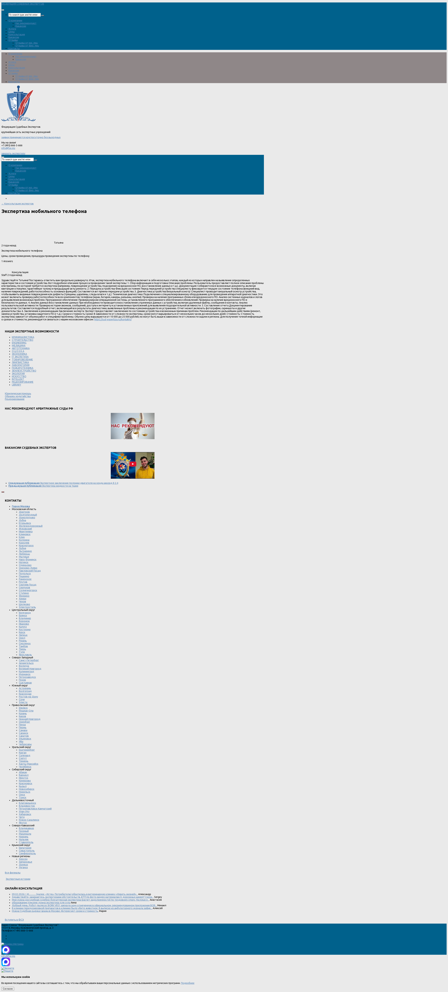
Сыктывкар (25, 682)
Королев (24, 542)
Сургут (23, 758)
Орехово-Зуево (28, 568)
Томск (22, 797)
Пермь (22, 727)
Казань (23, 713)
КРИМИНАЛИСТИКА (23, 337)
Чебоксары (25, 744)
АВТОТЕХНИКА (21, 348)
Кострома (24, 629)
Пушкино (24, 576)
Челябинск (25, 766)
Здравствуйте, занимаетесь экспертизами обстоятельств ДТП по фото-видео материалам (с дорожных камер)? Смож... (83, 897)
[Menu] (2, 9)
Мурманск (24, 674)
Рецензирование (14, 399)
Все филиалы (12, 872)
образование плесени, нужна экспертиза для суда (41, 902)
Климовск (24, 534)
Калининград (26, 671)
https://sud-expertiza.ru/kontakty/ (113, 319)
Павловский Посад (30, 570)
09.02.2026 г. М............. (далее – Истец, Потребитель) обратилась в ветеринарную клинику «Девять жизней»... (75, 894)
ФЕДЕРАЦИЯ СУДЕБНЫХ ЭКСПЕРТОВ (22, 3)
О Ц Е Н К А (18, 351)
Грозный (24, 831)
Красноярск (25, 783)
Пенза (22, 724)
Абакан (23, 772)
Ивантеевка (26, 531)
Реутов (23, 582)
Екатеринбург (27, 749)
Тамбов (23, 646)
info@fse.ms (8, 148)
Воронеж (24, 621)
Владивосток (27, 805)
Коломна (24, 540)
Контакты (14, 48)
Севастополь (27, 850)
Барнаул (24, 775)
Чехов (22, 601)
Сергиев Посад (27, 584)
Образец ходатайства (18, 396)
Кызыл (23, 786)
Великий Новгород (30, 668)
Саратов (24, 735)
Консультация (16, 34)
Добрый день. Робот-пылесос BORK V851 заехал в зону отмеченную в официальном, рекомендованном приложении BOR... (84, 905)
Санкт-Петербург (29, 660)
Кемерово (25, 780)
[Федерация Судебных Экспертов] (18, 121)
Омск (22, 794)
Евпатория (25, 847)
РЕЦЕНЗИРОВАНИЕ (22, 382)
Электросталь (27, 607)
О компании (15, 20)
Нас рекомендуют (25, 23)
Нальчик (24, 839)
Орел (22, 637)
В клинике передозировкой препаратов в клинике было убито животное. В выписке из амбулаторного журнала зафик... (82, 908)
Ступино (24, 593)
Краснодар (25, 693)
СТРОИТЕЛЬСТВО (22, 340)
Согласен (8, 988)
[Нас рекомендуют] (132, 426)
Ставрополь (26, 842)
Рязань (23, 640)
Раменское (25, 579)
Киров (22, 716)
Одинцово (25, 565)
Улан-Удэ (24, 811)
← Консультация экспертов (17, 203)
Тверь (22, 649)
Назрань (23, 836)
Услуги (12, 28)
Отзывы (13, 40)
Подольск (25, 573)
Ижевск (23, 707)
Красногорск (26, 545)
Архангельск (26, 663)
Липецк (23, 635)
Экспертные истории (18, 879)
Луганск (23, 867)
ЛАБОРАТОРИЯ (20, 365)
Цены (11, 31)
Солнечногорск (28, 590)
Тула (22, 651)
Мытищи (24, 556)
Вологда (24, 665)
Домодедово (27, 517)
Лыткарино (25, 551)
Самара (23, 730)
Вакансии (20, 26)
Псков (22, 679)
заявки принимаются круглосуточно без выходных (31, 137)
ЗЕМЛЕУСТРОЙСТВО (24, 370)
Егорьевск (25, 523)
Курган (22, 752)
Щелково (24, 604)
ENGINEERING (19, 342)
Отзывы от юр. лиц (26, 42)
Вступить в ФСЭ (14, 919)
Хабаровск (25, 814)
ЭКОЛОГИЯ (18, 373)
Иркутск (23, 777)
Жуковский (25, 528)
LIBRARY (16, 384)
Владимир (25, 618)
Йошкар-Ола (26, 710)
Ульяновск (25, 738)
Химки (22, 598)
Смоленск (25, 643)
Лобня (22, 548)
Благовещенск (27, 803)
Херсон (23, 859)
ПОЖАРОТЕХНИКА (22, 368)
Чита (21, 817)
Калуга (23, 626)
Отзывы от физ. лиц (27, 45)
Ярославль (25, 654)
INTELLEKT (18, 379)
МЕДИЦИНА (18, 345)
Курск (22, 632)
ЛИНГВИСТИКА (20, 362)
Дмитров (24, 512)
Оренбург (24, 721)
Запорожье (25, 861)
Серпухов (24, 587)
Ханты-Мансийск (28, 763)
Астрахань (25, 688)
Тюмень (23, 761)
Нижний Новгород (29, 719)
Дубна (22, 520)
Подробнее (187, 983)
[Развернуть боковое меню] (2, 492)
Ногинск (23, 562)
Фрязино (24, 596)
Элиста (23, 702)
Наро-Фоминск (27, 559)
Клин (22, 537)
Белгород (25, 612)
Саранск (23, 733)
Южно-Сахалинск (29, 819)
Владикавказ (26, 828)
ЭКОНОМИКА (19, 354)
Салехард (24, 755)
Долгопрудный (28, 514)
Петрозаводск (27, 677)
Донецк (23, 864)
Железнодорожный (31, 526)
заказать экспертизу (13, 153)
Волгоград (25, 691)
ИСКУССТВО (19, 376)
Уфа (21, 741)
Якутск (23, 822)
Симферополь (27, 853)
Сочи (22, 699)
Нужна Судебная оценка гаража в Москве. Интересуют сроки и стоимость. (55, 911)
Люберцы (24, 554)
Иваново (24, 623)
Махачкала (25, 833)
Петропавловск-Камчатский (35, 808)
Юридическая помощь (18, 393)
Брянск (23, 615)
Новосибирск (26, 789)
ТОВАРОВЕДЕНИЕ (22, 359)
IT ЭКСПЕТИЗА (20, 356)
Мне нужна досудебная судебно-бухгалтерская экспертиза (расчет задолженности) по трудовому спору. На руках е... (80, 899)
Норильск (24, 791)
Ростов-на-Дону (28, 696)
